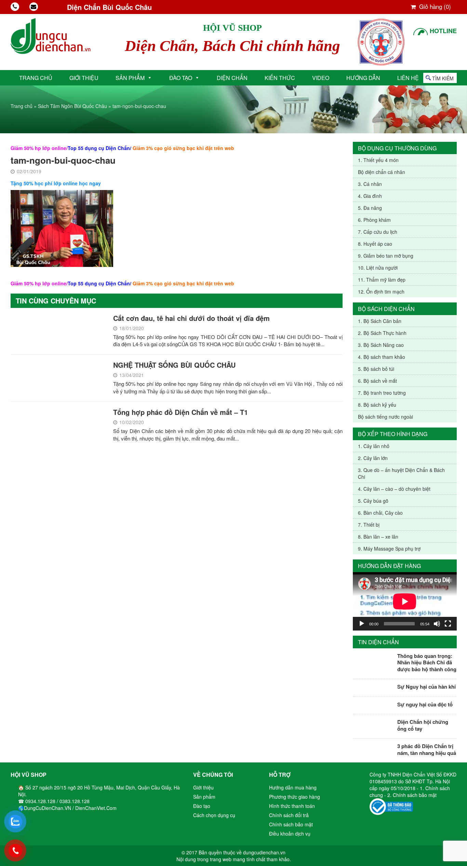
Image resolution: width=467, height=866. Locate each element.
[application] (405, 601)
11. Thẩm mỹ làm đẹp (381, 279)
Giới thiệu (83, 78)
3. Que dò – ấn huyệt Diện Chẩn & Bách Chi (401, 473)
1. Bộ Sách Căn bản (379, 320)
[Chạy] (361, 623)
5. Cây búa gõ (373, 500)
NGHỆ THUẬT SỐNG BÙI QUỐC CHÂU (174, 365)
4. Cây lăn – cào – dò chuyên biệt (394, 488)
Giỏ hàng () (434, 6)
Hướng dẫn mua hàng (293, 787)
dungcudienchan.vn (264, 852)
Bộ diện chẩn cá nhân (381, 171)
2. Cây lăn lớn (373, 458)
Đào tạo (180, 78)
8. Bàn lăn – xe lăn (378, 536)
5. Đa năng (370, 207)
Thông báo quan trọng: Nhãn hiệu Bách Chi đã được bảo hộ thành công (426, 662)
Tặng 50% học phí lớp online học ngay (56, 183)
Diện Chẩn (232, 78)
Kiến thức (280, 78)
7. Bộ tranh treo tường (382, 392)
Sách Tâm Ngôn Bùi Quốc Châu (72, 106)
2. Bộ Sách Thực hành (382, 332)
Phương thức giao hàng (294, 796)
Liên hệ (408, 78)
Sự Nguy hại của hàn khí (426, 686)
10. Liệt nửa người (378, 267)
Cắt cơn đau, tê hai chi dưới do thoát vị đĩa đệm (191, 318)
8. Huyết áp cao (375, 243)
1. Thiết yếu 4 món (378, 160)
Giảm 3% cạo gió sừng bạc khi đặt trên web (183, 148)
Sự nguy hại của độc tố (425, 704)
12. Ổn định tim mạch (381, 291)
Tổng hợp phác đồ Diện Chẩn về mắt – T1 (180, 412)
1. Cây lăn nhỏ (373, 446)
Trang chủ (35, 78)
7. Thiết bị (368, 524)
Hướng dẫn (363, 78)
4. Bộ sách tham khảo (381, 356)
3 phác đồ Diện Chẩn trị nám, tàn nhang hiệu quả (426, 749)
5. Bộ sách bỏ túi (376, 368)
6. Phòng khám (374, 219)
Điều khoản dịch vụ (289, 833)
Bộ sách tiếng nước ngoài (385, 416)
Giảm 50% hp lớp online (38, 148)
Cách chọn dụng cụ (214, 815)
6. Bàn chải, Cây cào (380, 512)
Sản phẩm (130, 78)
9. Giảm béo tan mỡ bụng (385, 255)
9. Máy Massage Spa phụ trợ (389, 548)
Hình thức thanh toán (292, 805)
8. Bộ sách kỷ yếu (377, 404)
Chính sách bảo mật (291, 824)
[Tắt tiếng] (436, 623)
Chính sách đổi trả (289, 815)
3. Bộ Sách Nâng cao (381, 344)
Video (320, 78)
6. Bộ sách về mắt (377, 380)
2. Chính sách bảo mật (412, 794)
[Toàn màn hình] (447, 623)
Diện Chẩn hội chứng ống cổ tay (422, 725)
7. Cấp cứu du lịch (377, 231)
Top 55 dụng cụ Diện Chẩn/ (99, 148)
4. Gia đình (370, 195)
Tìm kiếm (443, 78)
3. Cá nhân (370, 183)
